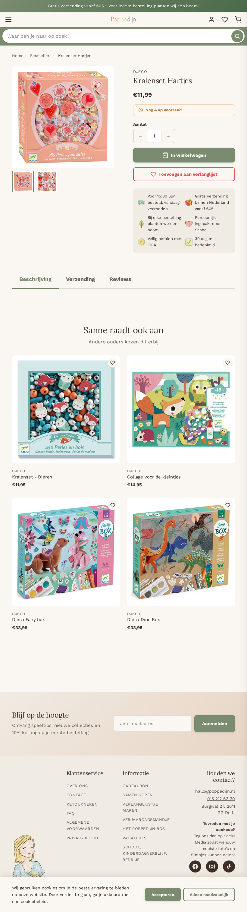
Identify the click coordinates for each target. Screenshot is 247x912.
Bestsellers (41, 55)
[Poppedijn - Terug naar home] (123, 19)
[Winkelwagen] (238, 19)
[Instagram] (212, 866)
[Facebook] (195, 866)
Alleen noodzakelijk (209, 894)
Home (17, 55)
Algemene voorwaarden (83, 825)
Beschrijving (35, 279)
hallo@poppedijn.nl (215, 791)
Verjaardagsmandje (146, 819)
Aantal (140, 124)
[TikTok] (229, 866)
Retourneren (82, 804)
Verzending (80, 279)
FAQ (71, 813)
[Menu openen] (8, 20)
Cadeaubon (136, 786)
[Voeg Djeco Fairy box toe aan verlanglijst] (112, 505)
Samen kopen (138, 795)
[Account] (211, 19)
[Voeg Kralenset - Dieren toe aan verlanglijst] (112, 363)
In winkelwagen (188, 155)
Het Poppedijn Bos (144, 828)
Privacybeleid (82, 838)
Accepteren (163, 894)
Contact (76, 795)
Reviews (120, 279)
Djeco (140, 71)
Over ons (77, 786)
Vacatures (135, 838)
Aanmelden (214, 723)
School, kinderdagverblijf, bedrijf (145, 853)
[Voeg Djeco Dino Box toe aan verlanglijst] (228, 505)
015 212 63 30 (221, 798)
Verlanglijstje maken (140, 807)
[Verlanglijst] (224, 19)
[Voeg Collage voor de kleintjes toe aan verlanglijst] (228, 363)
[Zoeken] (237, 36)
